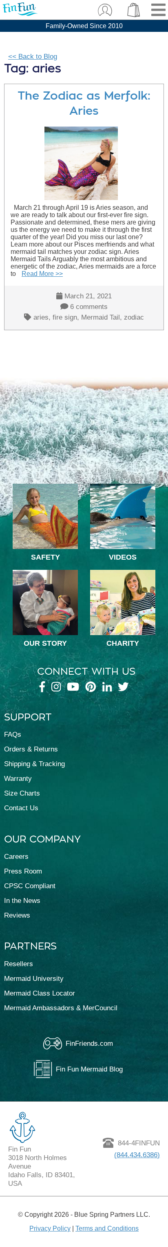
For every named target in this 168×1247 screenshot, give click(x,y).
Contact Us (21, 808)
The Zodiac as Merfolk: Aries (84, 103)
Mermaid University (34, 978)
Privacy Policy (50, 1228)
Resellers (18, 964)
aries (41, 317)
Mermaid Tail (100, 317)
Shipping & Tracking (34, 764)
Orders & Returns (31, 749)
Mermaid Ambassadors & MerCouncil (60, 1008)
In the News (22, 900)
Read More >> (42, 273)
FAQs (12, 734)
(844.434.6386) (137, 1155)
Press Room (23, 871)
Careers (16, 856)
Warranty (18, 778)
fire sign (65, 317)
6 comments (89, 306)
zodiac (134, 317)
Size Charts (22, 793)
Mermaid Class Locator (39, 993)
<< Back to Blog (32, 56)
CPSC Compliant (29, 886)
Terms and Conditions (107, 1228)
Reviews (17, 915)
